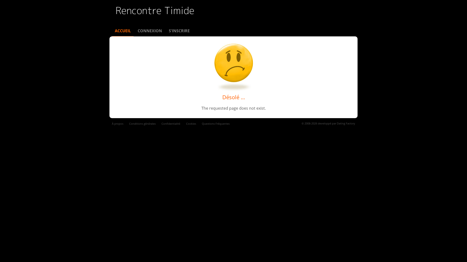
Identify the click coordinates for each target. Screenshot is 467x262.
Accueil (123, 30)
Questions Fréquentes (216, 123)
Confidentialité (171, 123)
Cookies (191, 123)
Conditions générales (142, 123)
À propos (117, 123)
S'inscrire (179, 30)
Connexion (150, 30)
